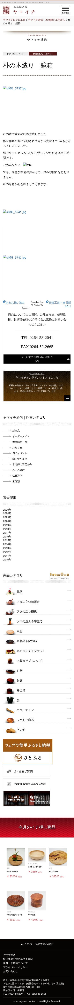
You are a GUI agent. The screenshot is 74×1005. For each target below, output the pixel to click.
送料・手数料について (15, 963)
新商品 (16, 430)
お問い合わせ (10, 971)
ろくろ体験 (18, 469)
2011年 (7, 556)
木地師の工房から (22, 464)
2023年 (7, 517)
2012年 (7, 552)
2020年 (7, 521)
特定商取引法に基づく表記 (18, 958)
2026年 (7, 509)
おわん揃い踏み (15, 302)
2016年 (7, 536)
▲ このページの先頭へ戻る (37, 944)
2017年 (7, 532)
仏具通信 (17, 475)
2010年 (7, 559)
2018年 (7, 529)
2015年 (7, 540)
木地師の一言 (19, 441)
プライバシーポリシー (15, 967)
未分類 (16, 481)
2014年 (7, 544)
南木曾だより (19, 458)
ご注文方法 (9, 955)
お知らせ (17, 447)
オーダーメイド (21, 436)
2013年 (7, 548)
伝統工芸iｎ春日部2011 (60, 304)
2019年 (7, 525)
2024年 (7, 513)
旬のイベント (19, 453)
